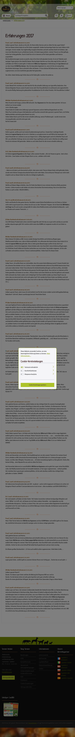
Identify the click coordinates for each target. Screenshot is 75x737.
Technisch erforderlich (31, 367)
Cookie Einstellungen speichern (37, 385)
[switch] (22, 371)
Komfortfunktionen (31, 371)
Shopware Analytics (31, 374)
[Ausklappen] (53, 367)
